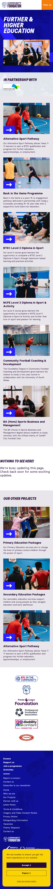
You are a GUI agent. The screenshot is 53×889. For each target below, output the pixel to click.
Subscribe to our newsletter (16, 785)
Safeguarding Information (15, 820)
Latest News (9, 804)
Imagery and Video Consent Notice (20, 813)
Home (6, 790)
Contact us (8, 781)
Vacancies (8, 824)
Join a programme (12, 766)
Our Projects (9, 797)
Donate (7, 758)
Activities (8, 769)
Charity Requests (11, 827)
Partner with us (10, 801)
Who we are (9, 793)
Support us (8, 762)
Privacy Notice (10, 816)
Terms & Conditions (12, 809)
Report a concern (11, 778)
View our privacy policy (26, 881)
